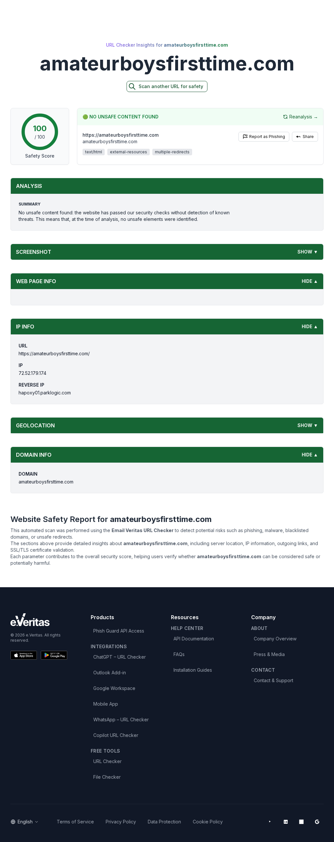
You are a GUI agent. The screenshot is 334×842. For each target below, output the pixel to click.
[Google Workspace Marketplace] (317, 821)
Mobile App (105, 704)
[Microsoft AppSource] (301, 821)
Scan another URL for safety (171, 86)
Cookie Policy (208, 821)
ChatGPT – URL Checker (119, 657)
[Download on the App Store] (23, 655)
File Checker (107, 777)
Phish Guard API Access (118, 631)
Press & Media (269, 654)
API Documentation (194, 638)
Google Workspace (114, 688)
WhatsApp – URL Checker (121, 719)
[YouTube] (270, 821)
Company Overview (275, 638)
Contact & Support (273, 680)
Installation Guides (193, 670)
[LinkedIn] (285, 821)
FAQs (179, 654)
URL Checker (107, 761)
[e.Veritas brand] (38, 619)
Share (308, 136)
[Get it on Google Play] (54, 655)
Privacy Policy (121, 821)
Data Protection (164, 821)
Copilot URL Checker (115, 735)
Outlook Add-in (109, 672)
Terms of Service (75, 821)
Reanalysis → (303, 116)
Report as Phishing (267, 136)
